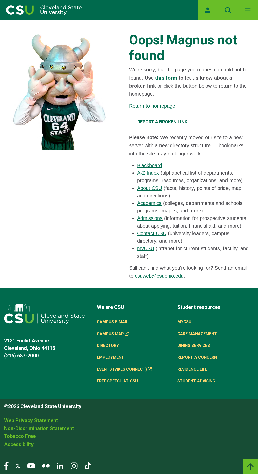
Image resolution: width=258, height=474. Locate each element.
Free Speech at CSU (117, 381)
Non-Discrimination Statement (39, 428)
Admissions (150, 218)
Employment (110, 357)
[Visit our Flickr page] (46, 465)
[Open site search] (228, 10)
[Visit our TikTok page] (88, 465)
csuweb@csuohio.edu (159, 276)
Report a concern (197, 357)
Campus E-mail (112, 321)
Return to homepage (152, 106)
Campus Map (110, 333)
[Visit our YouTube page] (31, 465)
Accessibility (19, 444)
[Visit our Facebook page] (6, 465)
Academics (149, 203)
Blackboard (149, 165)
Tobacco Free (20, 436)
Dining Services (193, 345)
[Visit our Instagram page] (74, 465)
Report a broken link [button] (162, 121)
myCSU (145, 248)
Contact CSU (151, 233)
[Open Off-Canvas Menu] (248, 10)
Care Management (197, 333)
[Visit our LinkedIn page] (60, 465)
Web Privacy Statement (31, 420)
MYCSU (184, 321)
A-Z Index (148, 173)
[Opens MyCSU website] (208, 10)
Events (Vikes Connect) (122, 369)
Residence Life (192, 369)
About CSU (149, 188)
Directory (108, 345)
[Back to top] (250, 466)
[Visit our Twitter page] (18, 465)
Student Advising (196, 381)
